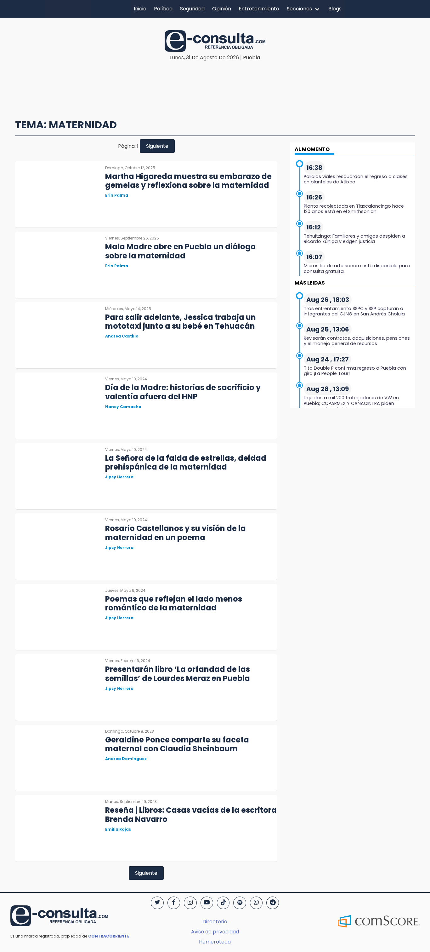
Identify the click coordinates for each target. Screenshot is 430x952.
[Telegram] (272, 903)
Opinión (221, 8)
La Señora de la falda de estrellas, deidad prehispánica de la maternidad (185, 462)
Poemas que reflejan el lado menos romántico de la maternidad (173, 603)
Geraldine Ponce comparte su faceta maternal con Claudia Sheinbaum (177, 744)
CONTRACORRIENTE (108, 936)
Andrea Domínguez (126, 758)
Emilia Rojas (118, 829)
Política (163, 8)
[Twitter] (157, 903)
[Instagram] (190, 903)
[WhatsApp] (256, 903)
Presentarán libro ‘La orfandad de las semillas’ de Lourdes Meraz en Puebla (177, 674)
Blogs (335, 8)
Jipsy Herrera (119, 477)
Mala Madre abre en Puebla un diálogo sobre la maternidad (180, 251)
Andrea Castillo (122, 336)
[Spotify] (239, 903)
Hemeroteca (215, 941)
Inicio (140, 8)
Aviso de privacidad (215, 931)
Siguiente (157, 146)
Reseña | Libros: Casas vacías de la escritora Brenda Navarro (191, 814)
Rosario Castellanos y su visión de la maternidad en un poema (175, 533)
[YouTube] (207, 903)
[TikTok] (223, 903)
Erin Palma (116, 195)
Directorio (214, 921)
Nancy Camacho (123, 406)
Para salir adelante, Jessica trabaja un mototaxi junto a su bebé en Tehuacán (180, 322)
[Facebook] (173, 903)
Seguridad (192, 8)
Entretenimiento (259, 8)
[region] (215, 80)
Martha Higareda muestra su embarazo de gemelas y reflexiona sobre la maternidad (188, 181)
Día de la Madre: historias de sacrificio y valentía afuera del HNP (183, 392)
